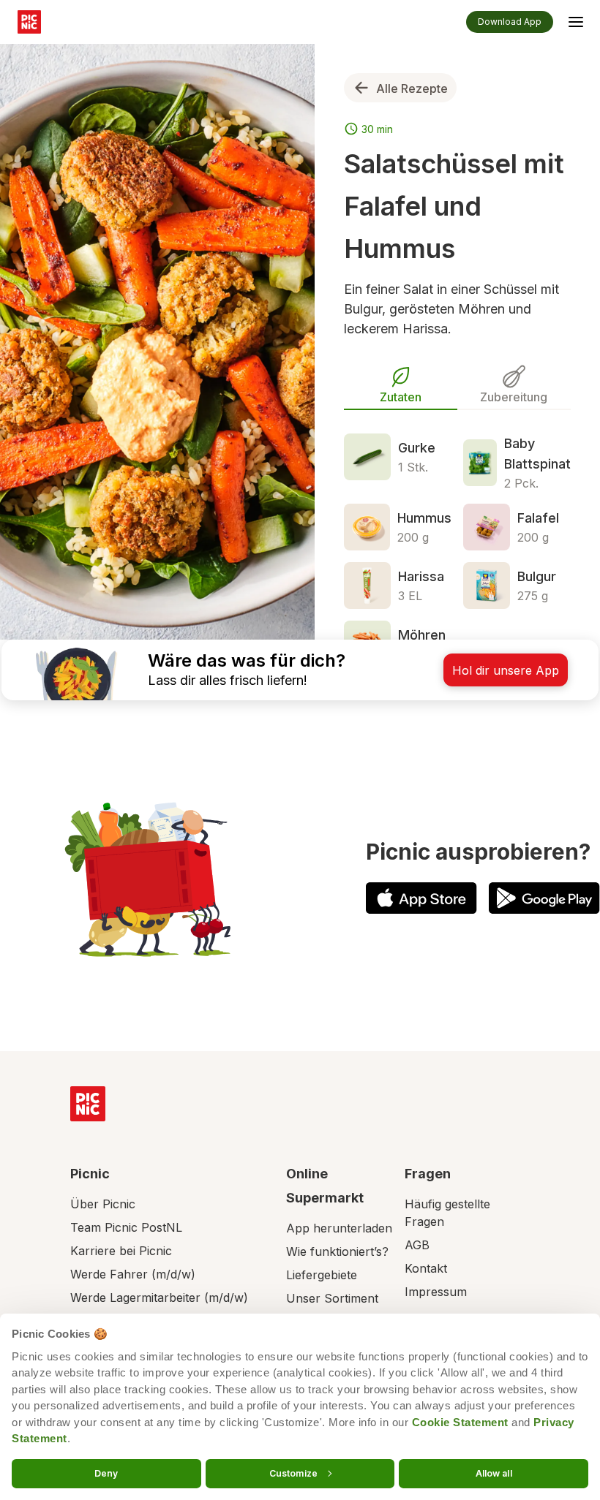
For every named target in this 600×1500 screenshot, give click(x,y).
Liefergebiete (321, 1275)
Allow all (494, 1472)
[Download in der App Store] (421, 898)
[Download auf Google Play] (544, 898)
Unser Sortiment (332, 1298)
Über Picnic (102, 1204)
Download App (509, 21)
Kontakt (426, 1268)
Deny (106, 1472)
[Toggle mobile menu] (576, 24)
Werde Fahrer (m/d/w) (132, 1274)
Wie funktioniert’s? (337, 1251)
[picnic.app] (29, 22)
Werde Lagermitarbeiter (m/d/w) (159, 1297)
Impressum (436, 1291)
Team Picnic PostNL (126, 1227)
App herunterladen (339, 1228)
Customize (293, 1472)
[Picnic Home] (87, 1103)
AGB (417, 1245)
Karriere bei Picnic (121, 1250)
